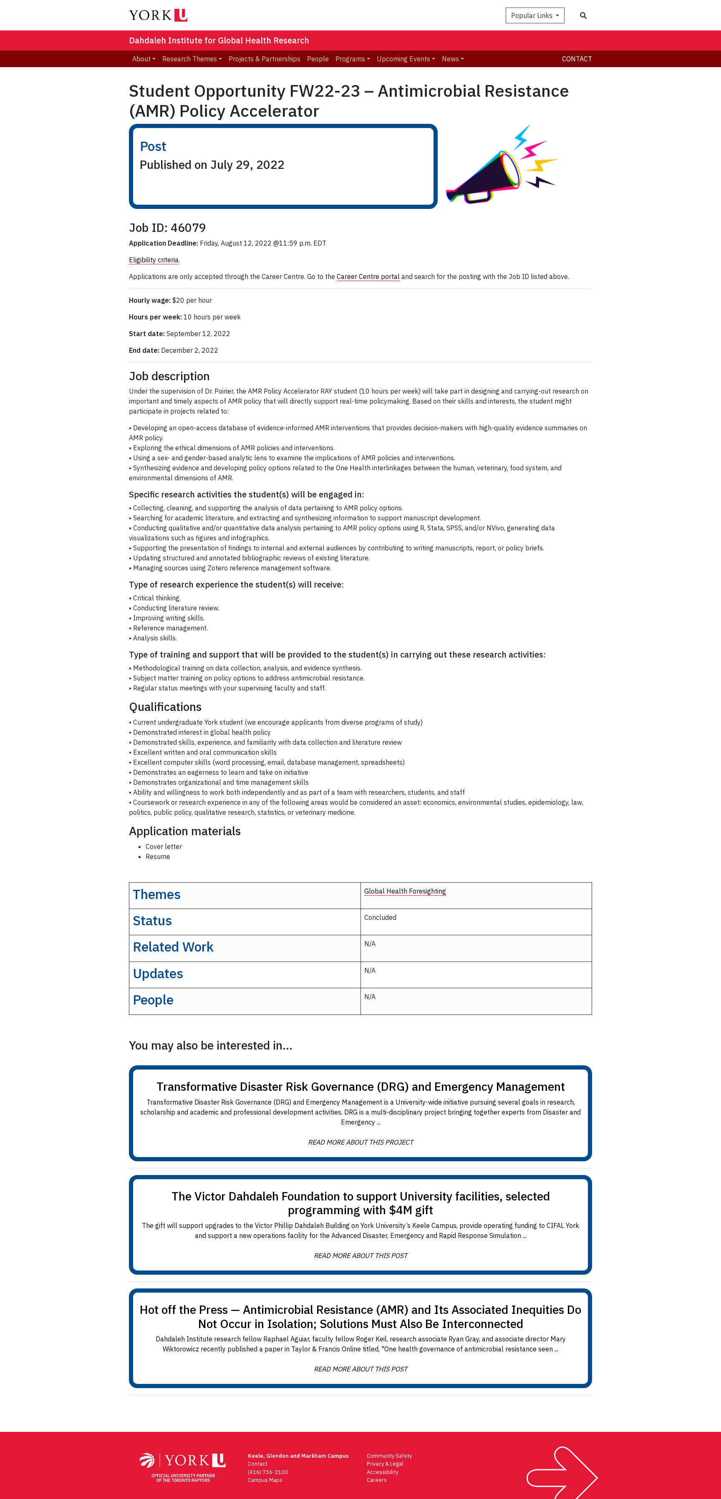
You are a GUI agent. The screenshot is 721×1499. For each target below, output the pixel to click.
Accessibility (382, 1472)
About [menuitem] (141, 59)
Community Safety (389, 1455)
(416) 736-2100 (268, 1472)
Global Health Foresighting (405, 891)
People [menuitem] (318, 59)
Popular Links (532, 15)
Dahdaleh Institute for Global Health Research (219, 40)
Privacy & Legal (385, 1463)
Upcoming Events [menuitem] (403, 59)
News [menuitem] (450, 59)
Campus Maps (265, 1480)
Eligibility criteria (154, 260)
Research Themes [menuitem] (189, 59)
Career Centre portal (368, 276)
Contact (577, 59)
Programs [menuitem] (350, 59)
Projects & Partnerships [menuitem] (264, 59)
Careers (377, 1480)
